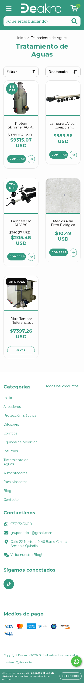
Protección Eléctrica (20, 415)
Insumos (11, 451)
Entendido (71, 676)
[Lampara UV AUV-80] (31, 257)
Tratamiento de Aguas (16, 462)
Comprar (59, 252)
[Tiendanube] (18, 663)
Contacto (11, 500)
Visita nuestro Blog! (26, 555)
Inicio (21, 38)
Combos (10, 433)
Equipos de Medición (21, 442)
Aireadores (12, 407)
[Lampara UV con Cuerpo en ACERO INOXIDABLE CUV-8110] (73, 155)
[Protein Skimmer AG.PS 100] (31, 159)
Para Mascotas (15, 482)
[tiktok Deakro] (9, 584)
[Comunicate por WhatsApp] (76, 661)
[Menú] (9, 8)
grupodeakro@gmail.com (31, 533)
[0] (74, 9)
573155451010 (21, 524)
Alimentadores (15, 473)
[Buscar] (74, 21)
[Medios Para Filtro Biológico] (73, 253)
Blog (7, 491)
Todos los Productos (62, 386)
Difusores (11, 424)
